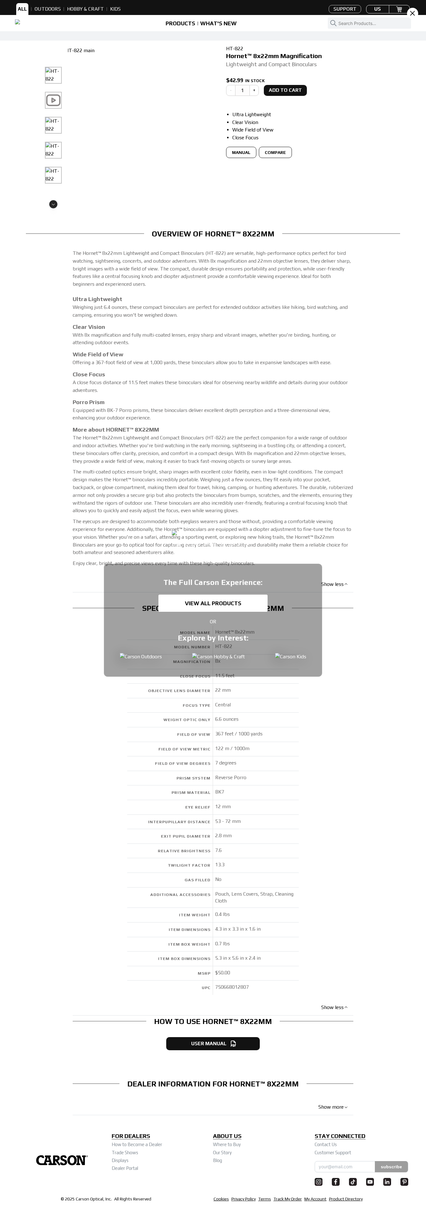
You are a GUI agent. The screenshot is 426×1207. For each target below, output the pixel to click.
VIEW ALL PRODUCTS (213, 603)
